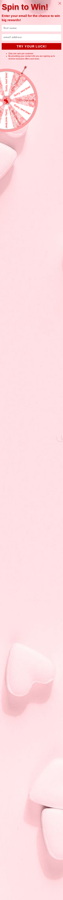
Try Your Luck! (32, 46)
